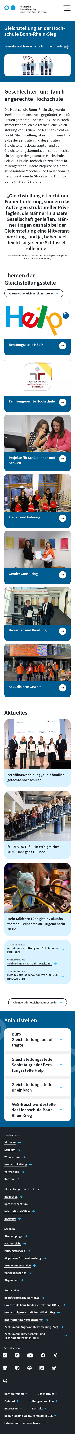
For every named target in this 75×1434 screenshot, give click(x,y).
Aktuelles (10, 1142)
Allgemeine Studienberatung (22, 1258)
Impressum (11, 1408)
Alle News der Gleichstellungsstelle (31, 293)
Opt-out (9, 1401)
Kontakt (37, 1408)
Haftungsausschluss (41, 1401)
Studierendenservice (17, 1265)
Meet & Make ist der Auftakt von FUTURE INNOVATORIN (32, 976)
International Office (17, 1211)
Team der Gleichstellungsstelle (23, 46)
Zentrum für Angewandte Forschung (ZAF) (31, 1327)
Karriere (9, 1179)
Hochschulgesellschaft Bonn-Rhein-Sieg (29, 1312)
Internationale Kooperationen (23, 1319)
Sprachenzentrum (16, 1204)
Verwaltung (11, 1171)
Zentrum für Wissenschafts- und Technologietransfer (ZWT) (24, 1336)
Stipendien (11, 1280)
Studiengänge (13, 1236)
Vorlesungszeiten (15, 1273)
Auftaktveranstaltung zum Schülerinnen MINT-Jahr (33, 950)
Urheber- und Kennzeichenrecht (24, 1423)
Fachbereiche (12, 1243)
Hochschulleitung (15, 1164)
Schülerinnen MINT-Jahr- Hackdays (29, 963)
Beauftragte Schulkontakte (21, 1297)
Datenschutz (46, 1394)
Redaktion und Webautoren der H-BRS (28, 1416)
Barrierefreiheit (14, 1394)
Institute (10, 1218)
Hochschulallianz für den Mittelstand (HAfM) (32, 1305)
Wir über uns (12, 1157)
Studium (9, 1149)
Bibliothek (10, 1196)
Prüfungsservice (14, 1251)
